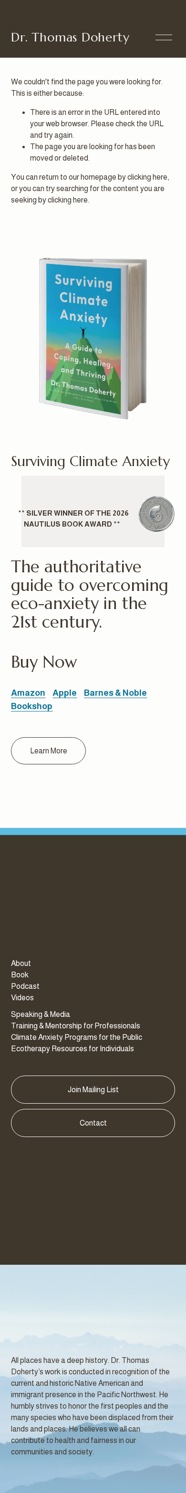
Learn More (48, 751)
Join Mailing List (93, 1090)
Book (20, 975)
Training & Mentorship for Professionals (75, 1026)
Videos (22, 998)
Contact (93, 1123)
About (21, 963)
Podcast (25, 986)
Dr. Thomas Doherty (70, 37)
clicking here (147, 177)
